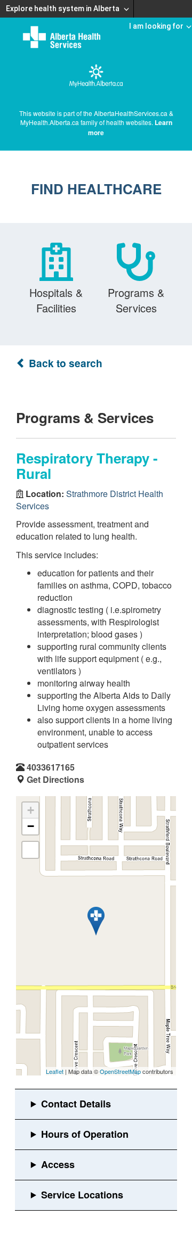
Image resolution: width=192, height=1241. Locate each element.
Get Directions (55, 779)
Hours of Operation (85, 1134)
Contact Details (76, 1104)
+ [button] (30, 810)
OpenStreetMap (120, 1071)
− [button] (30, 826)
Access (58, 1164)
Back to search (64, 363)
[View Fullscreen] (30, 850)
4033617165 (51, 767)
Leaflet (54, 1071)
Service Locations (82, 1195)
